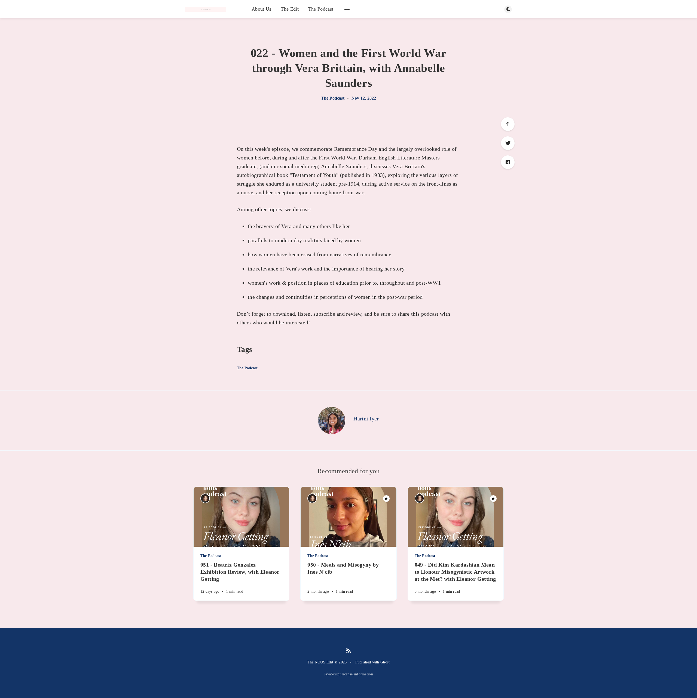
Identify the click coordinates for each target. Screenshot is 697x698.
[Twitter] (508, 143)
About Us (261, 9)
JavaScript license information (348, 674)
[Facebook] (508, 162)
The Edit (289, 9)
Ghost (385, 662)
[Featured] (386, 498)
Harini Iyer (366, 419)
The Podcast (320, 9)
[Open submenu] (347, 9)
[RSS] (348, 651)
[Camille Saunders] (205, 498)
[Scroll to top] (508, 124)
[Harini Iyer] (331, 420)
